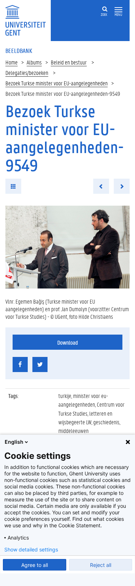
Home (11, 62)
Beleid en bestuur (69, 62)
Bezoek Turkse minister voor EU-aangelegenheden (56, 83)
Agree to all (34, 565)
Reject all (100, 565)
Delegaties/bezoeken (26, 72)
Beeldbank (18, 50)
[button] (118, 10)
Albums (34, 62)
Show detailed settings (31, 550)
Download (67, 342)
